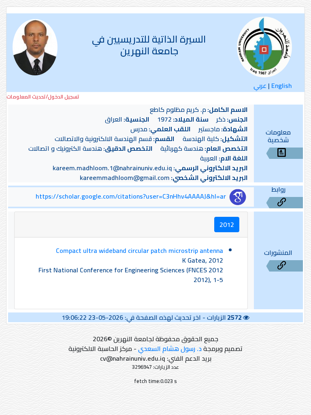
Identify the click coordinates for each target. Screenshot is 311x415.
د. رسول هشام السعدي (170, 348)
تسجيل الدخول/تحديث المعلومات (42, 97)
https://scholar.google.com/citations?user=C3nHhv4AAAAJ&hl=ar (131, 196)
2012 (226, 224)
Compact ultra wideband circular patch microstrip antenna (139, 250)
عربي (259, 85)
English (281, 85)
